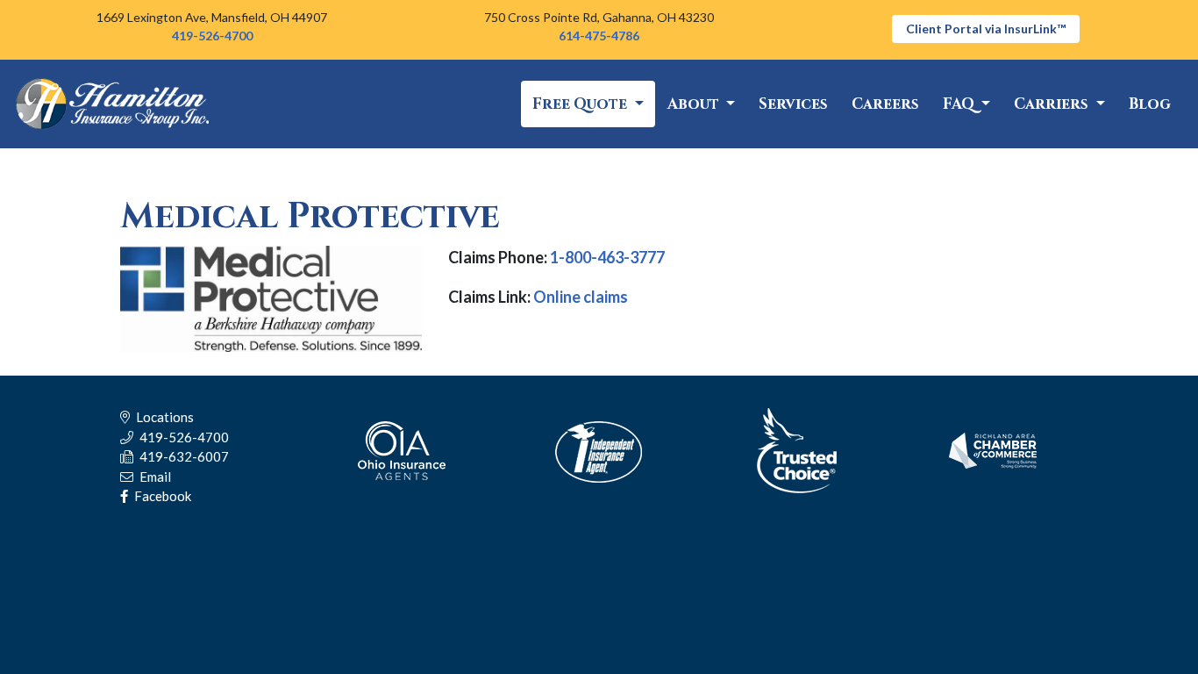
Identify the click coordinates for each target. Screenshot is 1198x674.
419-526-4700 (212, 35)
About (695, 104)
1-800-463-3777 (607, 257)
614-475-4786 (599, 35)
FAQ (960, 104)
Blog (1150, 104)
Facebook (161, 496)
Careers (885, 104)
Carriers (1053, 104)
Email (154, 476)
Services (793, 104)
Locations (163, 417)
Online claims (580, 296)
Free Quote (581, 104)
